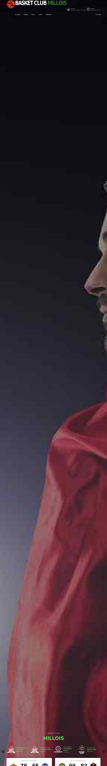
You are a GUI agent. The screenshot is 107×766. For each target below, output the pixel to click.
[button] (3, 751)
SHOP (40, 14)
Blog (33, 14)
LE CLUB (17, 14)
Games (26, 14)
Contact (48, 14)
